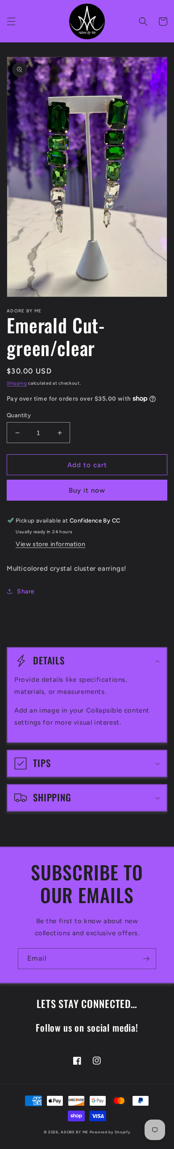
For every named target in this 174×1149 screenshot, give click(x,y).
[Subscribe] (146, 958)
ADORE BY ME (74, 1132)
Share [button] (26, 591)
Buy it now (87, 490)
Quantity (19, 415)
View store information (50, 544)
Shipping (17, 383)
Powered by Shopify (110, 1132)
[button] (11, 21)
